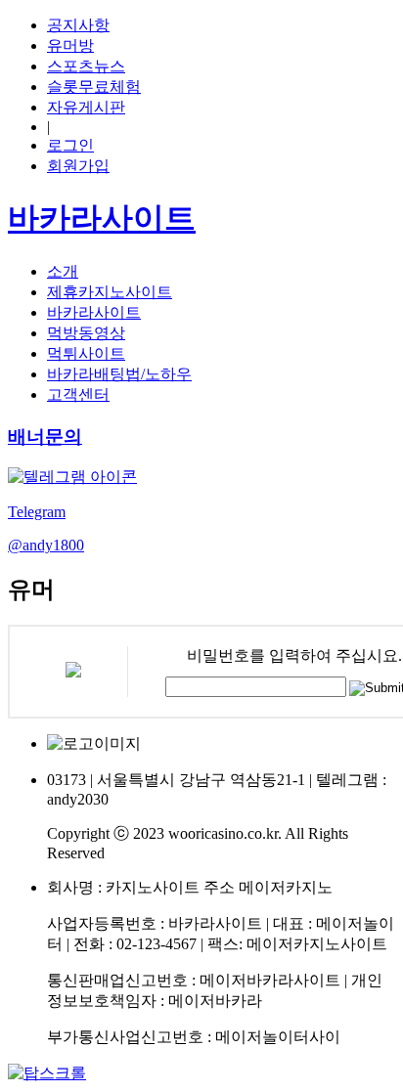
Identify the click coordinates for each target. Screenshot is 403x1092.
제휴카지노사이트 (109, 292)
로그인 (70, 145)
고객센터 (78, 394)
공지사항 (78, 25)
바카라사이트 (94, 312)
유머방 (70, 45)
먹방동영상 (86, 333)
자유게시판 (86, 107)
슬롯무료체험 (94, 86)
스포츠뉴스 (86, 66)
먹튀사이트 (86, 353)
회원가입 (78, 165)
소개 (62, 271)
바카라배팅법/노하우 (119, 374)
